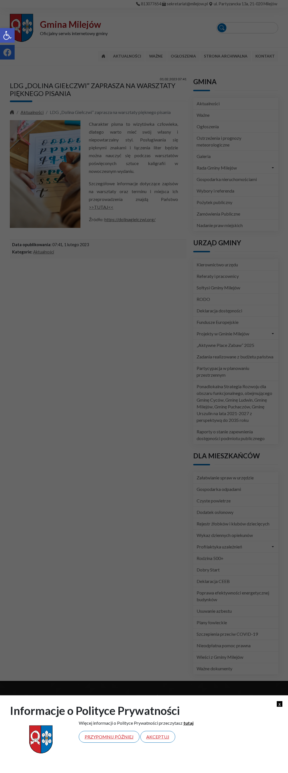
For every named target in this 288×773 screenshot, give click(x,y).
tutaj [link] (188, 723)
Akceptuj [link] (157, 736)
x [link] (279, 703)
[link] (7, 35)
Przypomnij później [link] (109, 736)
